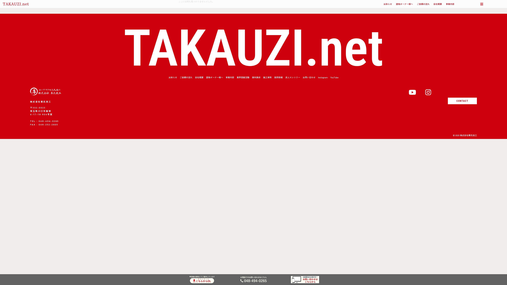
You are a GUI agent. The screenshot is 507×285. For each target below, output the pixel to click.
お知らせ (388, 4)
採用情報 (278, 77)
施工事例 (267, 77)
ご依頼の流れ (423, 4)
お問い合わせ (309, 77)
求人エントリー (292, 77)
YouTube (334, 77)
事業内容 (450, 4)
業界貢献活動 (243, 77)
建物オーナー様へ (404, 4)
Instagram (323, 77)
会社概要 (437, 4)
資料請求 (256, 77)
